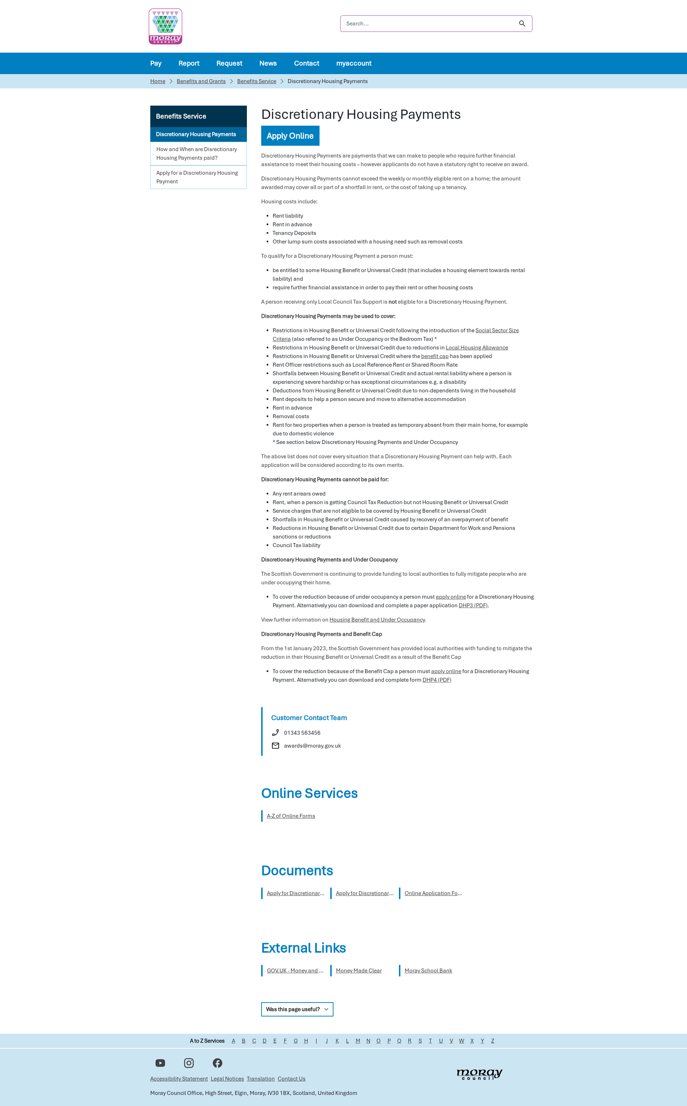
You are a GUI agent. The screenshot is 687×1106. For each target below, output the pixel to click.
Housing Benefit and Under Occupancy (377, 619)
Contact (306, 63)
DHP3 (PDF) (473, 605)
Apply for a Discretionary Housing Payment (197, 177)
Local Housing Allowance (477, 347)
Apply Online (290, 135)
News (268, 63)
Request (229, 63)
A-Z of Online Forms (291, 816)
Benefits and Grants (201, 81)
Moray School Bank (428, 970)
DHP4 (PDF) (437, 680)
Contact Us (292, 1078)
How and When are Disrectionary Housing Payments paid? (196, 153)
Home (157, 81)
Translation (261, 1078)
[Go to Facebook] (217, 1063)
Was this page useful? (293, 1009)
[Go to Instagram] (189, 1063)
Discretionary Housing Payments (196, 134)
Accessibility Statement (179, 1078)
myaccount (353, 63)
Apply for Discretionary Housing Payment (317, 893)
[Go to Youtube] (160, 1063)
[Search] (522, 23)
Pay (155, 63)
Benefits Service (256, 81)
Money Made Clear (359, 970)
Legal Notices (227, 1078)
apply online (451, 596)
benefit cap (435, 356)
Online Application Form (434, 893)
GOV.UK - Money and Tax (297, 970)
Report (189, 63)
